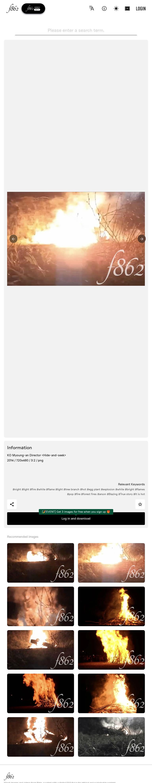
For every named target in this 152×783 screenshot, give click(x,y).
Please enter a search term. (76, 30)
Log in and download (76, 518)
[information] (104, 8)
